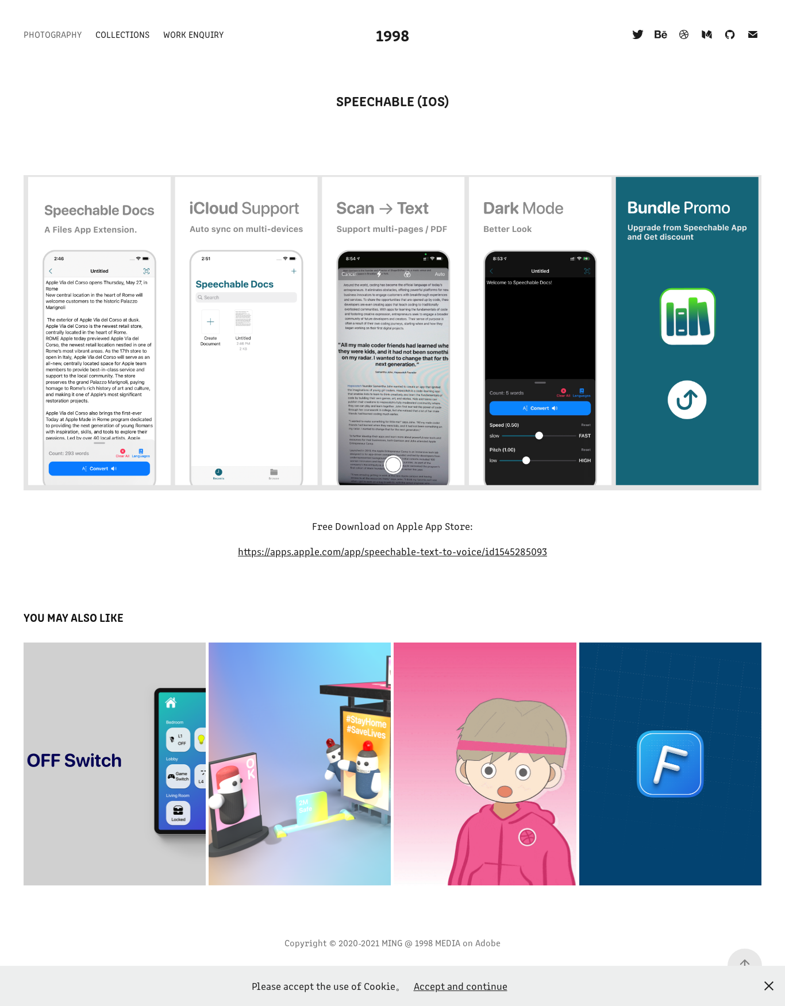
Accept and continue (460, 986)
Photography (53, 34)
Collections (122, 34)
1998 (392, 34)
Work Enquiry (193, 34)
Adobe (488, 943)
